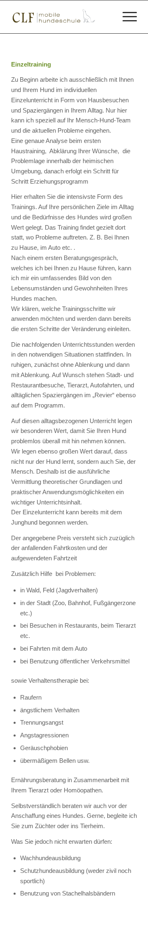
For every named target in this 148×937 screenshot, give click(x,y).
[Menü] (125, 16)
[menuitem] (125, 16)
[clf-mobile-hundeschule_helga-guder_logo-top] (61, 16)
